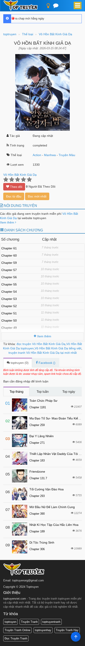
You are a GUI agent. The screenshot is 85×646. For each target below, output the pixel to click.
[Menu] (78, 5)
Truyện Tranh (29, 621)
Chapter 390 (37, 513)
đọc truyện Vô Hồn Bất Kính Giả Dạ (41, 344)
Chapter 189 (37, 531)
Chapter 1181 (37, 407)
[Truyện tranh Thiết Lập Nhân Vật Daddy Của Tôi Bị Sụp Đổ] (19, 458)
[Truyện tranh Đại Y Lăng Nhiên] (19, 440)
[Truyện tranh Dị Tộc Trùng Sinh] (19, 546)
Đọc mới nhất (37, 196)
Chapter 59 (9, 262)
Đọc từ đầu (13, 196)
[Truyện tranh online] (22, 5)
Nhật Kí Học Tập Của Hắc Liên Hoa (53, 524)
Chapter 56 (9, 277)
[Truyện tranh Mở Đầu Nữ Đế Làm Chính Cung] (19, 511)
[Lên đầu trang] (76, 637)
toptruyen (10, 621)
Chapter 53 (9, 299)
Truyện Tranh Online (17, 630)
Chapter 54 (9, 291)
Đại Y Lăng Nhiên (41, 436)
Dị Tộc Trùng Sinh (41, 542)
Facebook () (46, 362)
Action (37, 155)
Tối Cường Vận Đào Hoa (46, 489)
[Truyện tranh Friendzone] (19, 475)
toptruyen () (19, 362)
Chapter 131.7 (38, 478)
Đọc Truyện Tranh (16, 638)
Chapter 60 (9, 255)
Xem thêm (7, 222)
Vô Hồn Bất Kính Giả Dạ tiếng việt (58, 348)
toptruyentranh (51, 621)
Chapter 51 (9, 313)
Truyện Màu (67, 155)
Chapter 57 (9, 270)
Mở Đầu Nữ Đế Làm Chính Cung (52, 507)
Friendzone (37, 471)
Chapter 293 (37, 496)
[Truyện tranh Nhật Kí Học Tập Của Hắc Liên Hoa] (19, 529)
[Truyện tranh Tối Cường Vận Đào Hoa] (19, 493)
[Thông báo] (55, 6)
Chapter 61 (9, 248)
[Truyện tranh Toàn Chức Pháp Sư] (19, 405)
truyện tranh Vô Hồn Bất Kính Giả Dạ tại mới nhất (42, 352)
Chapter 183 (37, 460)
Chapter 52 (9, 306)
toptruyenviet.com (14, 598)
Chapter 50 (9, 320)
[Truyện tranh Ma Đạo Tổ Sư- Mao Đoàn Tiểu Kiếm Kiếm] (19, 422)
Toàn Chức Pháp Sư (43, 400)
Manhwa (50, 155)
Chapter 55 (9, 284)
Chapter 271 (37, 442)
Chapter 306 (37, 549)
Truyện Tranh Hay (67, 630)
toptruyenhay (43, 630)
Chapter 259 (37, 425)
